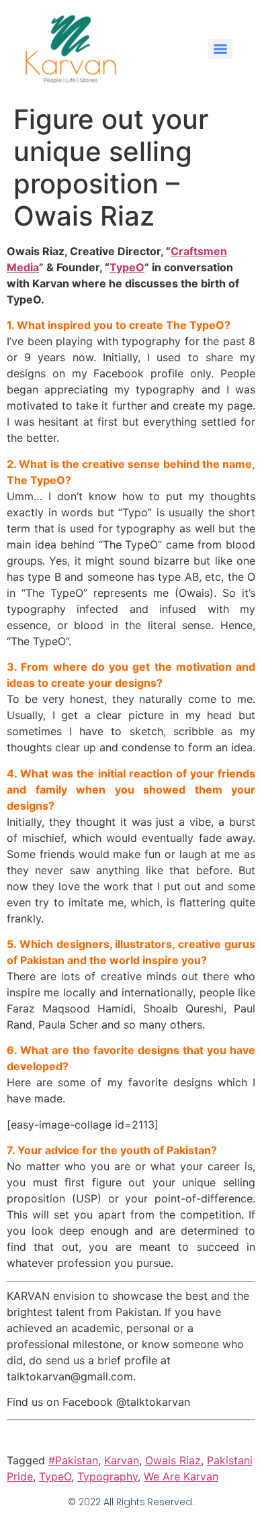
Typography (107, 1476)
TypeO (127, 267)
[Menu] (220, 49)
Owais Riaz (173, 1460)
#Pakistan (73, 1460)
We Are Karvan (181, 1476)
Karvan (121, 1460)
